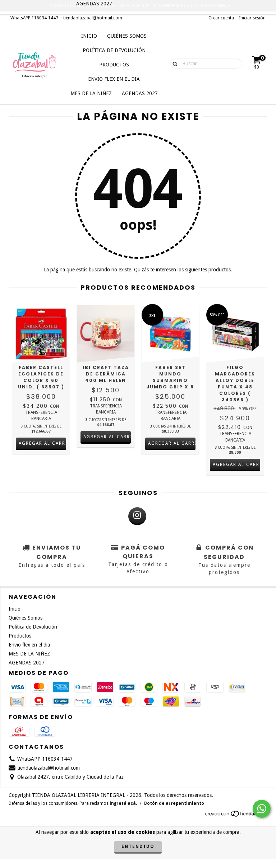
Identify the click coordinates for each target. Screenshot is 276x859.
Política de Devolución (114, 50)
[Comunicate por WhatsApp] (262, 809)
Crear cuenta (221, 17)
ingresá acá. (123, 803)
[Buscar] (173, 63)
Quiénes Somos (127, 36)
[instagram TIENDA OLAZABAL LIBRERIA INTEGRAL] (137, 516)
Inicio (89, 36)
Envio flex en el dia (114, 79)
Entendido (138, 846)
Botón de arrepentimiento (174, 803)
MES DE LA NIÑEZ (91, 93)
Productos (114, 64)
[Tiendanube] (235, 815)
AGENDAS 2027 (140, 93)
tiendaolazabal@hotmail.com (92, 17)
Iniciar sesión (252, 17)
